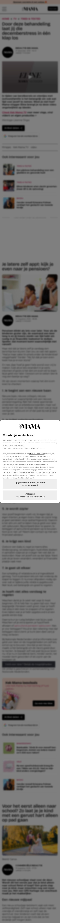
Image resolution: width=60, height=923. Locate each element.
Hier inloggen (38, 448)
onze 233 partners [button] (36, 454)
